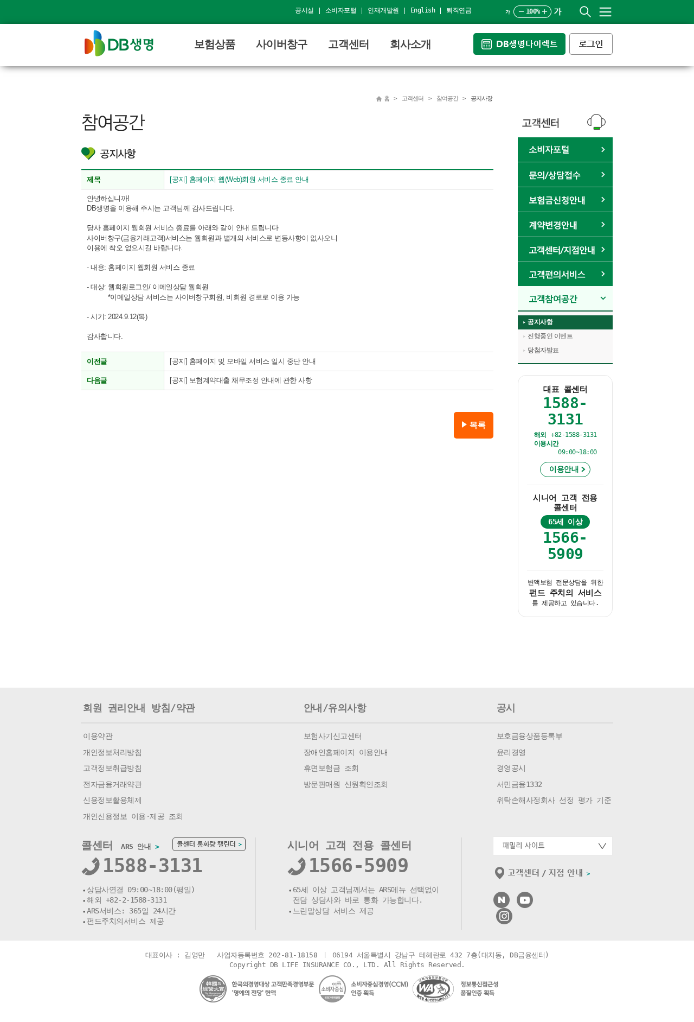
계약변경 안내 (565, 224)
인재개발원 (383, 10)
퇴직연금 (458, 10)
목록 (477, 425)
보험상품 (214, 43)
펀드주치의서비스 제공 (125, 921)
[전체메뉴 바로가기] (605, 11)
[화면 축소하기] (521, 11)
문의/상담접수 (565, 174)
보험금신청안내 (565, 199)
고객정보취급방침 (112, 768)
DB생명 (119, 43)
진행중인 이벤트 (550, 336)
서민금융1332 (519, 784)
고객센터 (348, 43)
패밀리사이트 (553, 845)
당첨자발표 (543, 350)
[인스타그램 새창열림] (504, 913)
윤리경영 (511, 752)
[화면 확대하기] (544, 11)
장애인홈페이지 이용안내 (346, 752)
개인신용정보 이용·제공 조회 (133, 816)
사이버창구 (281, 43)
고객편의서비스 (565, 274)
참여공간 (565, 299)
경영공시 (511, 768)
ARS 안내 (140, 846)
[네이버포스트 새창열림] (501, 896)
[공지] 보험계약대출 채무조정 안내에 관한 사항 (241, 380)
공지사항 (540, 322)
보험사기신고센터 (333, 736)
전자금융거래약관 (112, 784)
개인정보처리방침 (112, 752)
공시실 (304, 10)
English (422, 10)
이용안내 (564, 469)
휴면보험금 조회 (331, 768)
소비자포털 (341, 10)
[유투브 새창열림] (525, 896)
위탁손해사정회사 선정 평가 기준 (554, 800)
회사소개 (410, 43)
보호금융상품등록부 (530, 736)
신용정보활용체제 (112, 800)
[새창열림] (521, 38)
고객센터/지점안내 (565, 249)
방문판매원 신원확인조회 (346, 784)
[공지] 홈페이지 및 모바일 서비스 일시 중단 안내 (243, 361)
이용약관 (97, 736)
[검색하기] (585, 11)
